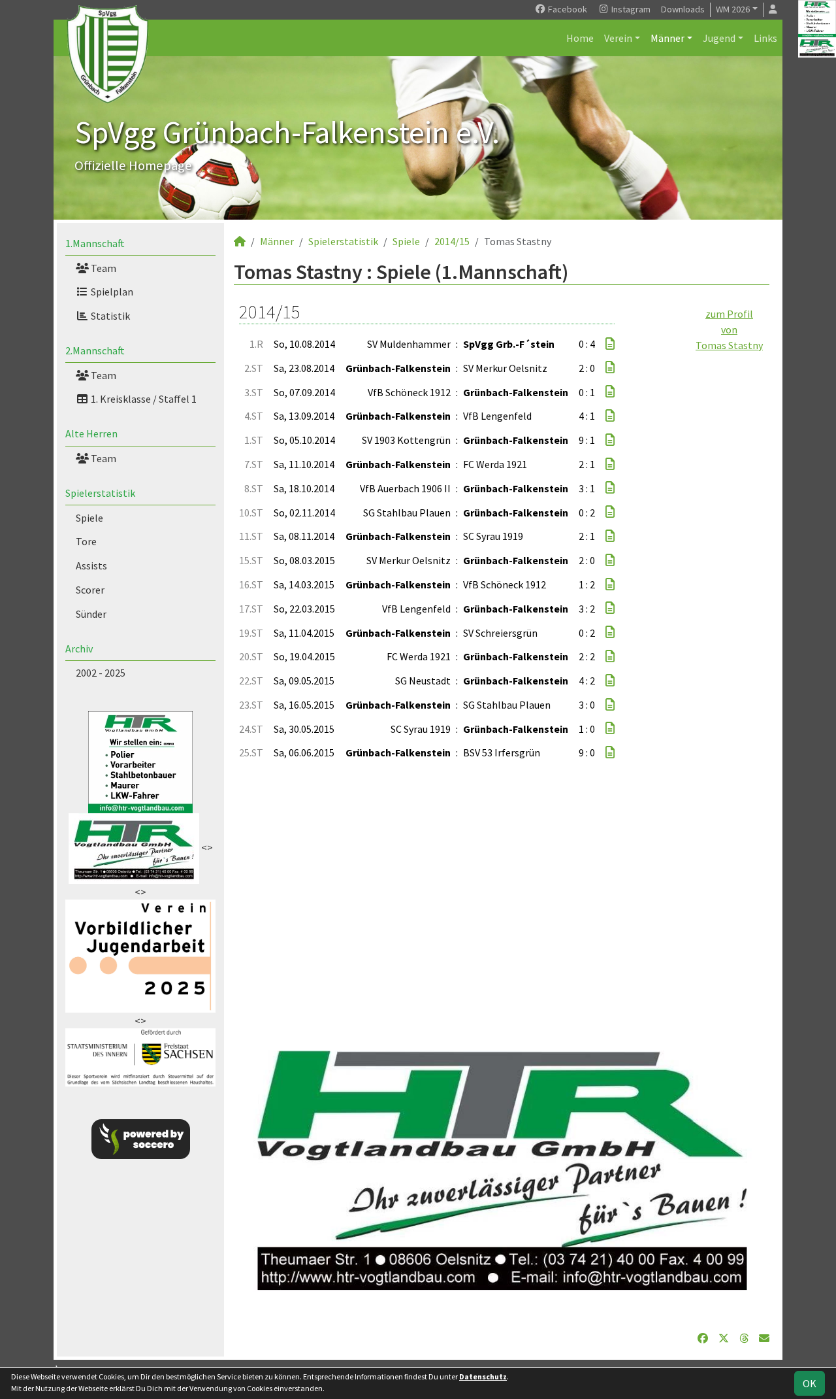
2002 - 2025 (100, 672)
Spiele (89, 517)
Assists (91, 565)
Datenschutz (483, 1376)
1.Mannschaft (95, 243)
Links (765, 37)
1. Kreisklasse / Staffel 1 (143, 398)
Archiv (79, 648)
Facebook (566, 9)
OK (809, 1383)
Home (580, 37)
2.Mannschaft (95, 350)
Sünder (91, 613)
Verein (618, 37)
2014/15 (452, 241)
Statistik (109, 315)
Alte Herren (91, 433)
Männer (667, 37)
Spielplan (111, 291)
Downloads (683, 9)
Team (102, 268)
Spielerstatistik (100, 492)
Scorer (90, 589)
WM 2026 (733, 9)
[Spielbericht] (610, 344)
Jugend (719, 37)
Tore (86, 541)
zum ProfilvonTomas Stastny (729, 329)
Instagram (630, 9)
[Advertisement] (501, 898)
